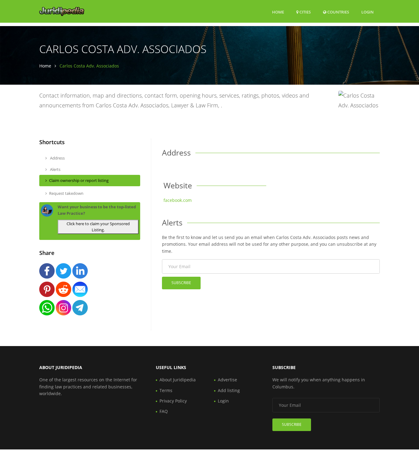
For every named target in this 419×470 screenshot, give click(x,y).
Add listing (229, 390)
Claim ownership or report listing (79, 180)
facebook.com (177, 200)
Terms (166, 390)
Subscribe (181, 282)
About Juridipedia (178, 380)
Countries (337, 12)
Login (367, 12)
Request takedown (66, 193)
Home (278, 12)
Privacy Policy (173, 401)
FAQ (164, 411)
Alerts (54, 169)
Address (57, 158)
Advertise (227, 380)
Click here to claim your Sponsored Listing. (98, 227)
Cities (304, 12)
